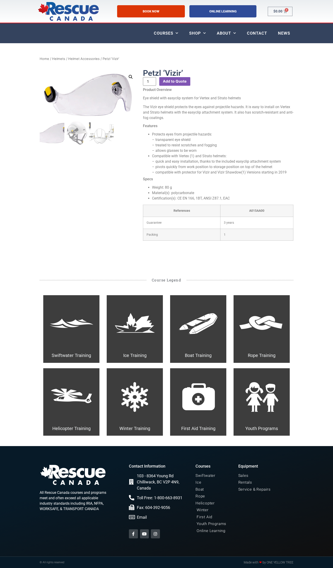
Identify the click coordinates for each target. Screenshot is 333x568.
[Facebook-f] (133, 533)
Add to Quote (175, 81)
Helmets (58, 59)
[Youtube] (144, 533)
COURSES (163, 33)
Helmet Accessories (84, 59)
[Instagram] (155, 533)
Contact (257, 33)
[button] (131, 77)
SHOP (195, 33)
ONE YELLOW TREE (280, 562)
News (284, 33)
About (224, 33)
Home (44, 59)
